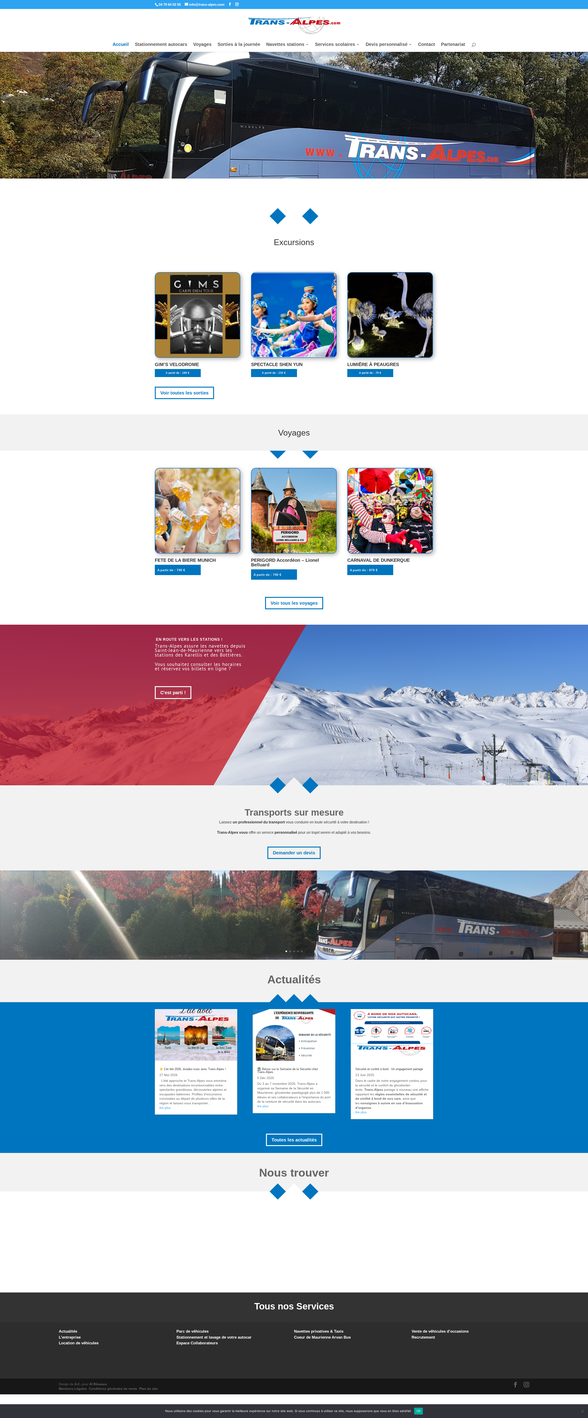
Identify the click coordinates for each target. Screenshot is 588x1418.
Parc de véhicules (192, 1331)
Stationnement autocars (161, 45)
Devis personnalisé (386, 45)
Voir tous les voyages (294, 603)
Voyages (202, 45)
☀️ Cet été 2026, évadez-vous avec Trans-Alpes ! (192, 1069)
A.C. (77, 1384)
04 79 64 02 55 (170, 4)
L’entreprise (70, 1337)
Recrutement (423, 1337)
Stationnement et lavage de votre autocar (214, 1337)
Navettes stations (285, 45)
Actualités (68, 1331)
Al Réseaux (98, 1384)
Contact (426, 45)
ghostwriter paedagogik (292, 1092)
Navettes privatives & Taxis (318, 1331)
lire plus (165, 1108)
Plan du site (148, 1388)
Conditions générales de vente (113, 1388)
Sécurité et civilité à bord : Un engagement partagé (389, 1069)
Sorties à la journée (239, 45)
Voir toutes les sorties (184, 392)
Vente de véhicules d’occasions (440, 1331)
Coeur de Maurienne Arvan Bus (322, 1337)
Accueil (121, 45)
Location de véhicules (79, 1343)
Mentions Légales (73, 1388)
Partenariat (453, 45)
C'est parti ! (173, 692)
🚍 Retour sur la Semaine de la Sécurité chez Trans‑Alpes (287, 1070)
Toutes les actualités (294, 1139)
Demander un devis (294, 852)
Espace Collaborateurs (197, 1343)
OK (418, 1411)
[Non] (582, 1411)
